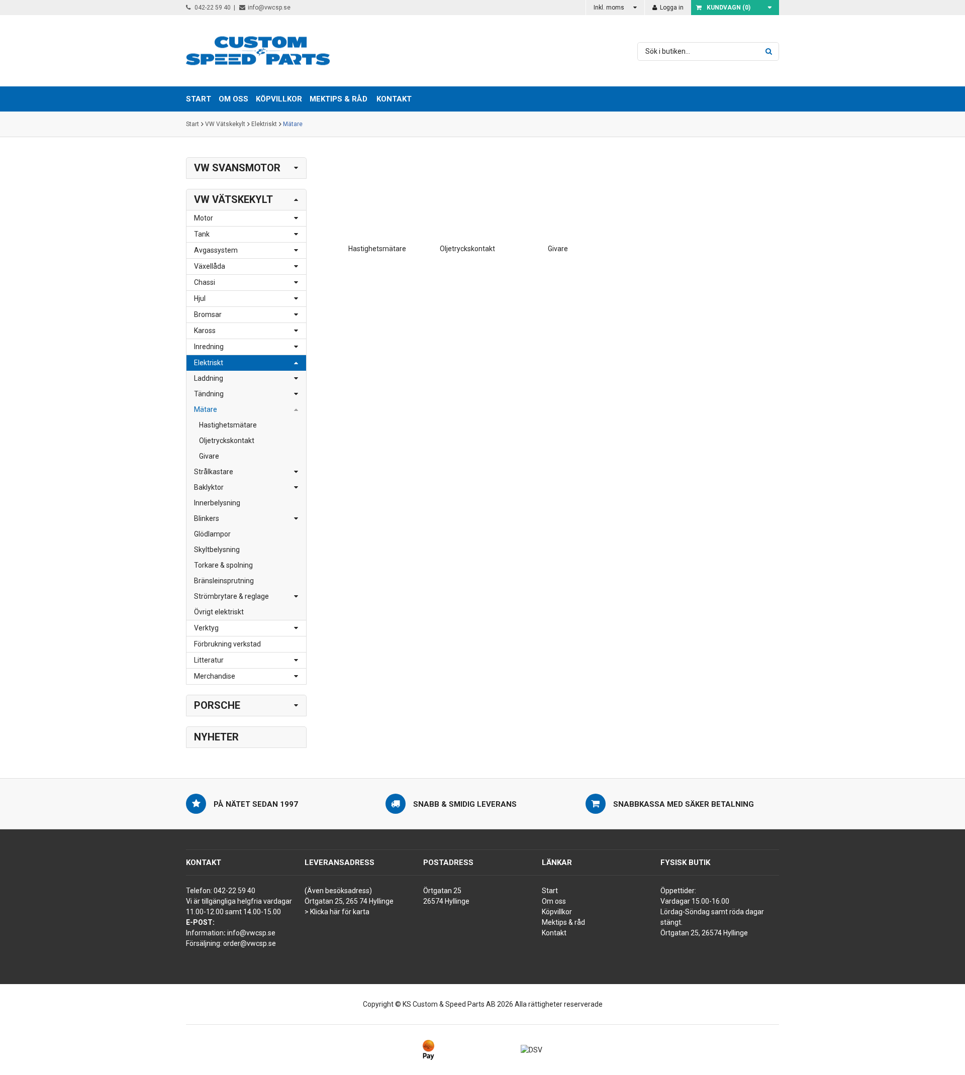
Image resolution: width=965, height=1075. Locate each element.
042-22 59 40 (212, 7)
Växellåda (209, 266)
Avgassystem (216, 250)
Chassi (204, 282)
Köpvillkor (557, 912)
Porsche (217, 705)
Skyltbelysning (217, 550)
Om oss (554, 901)
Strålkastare (213, 472)
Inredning (209, 347)
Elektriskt (264, 124)
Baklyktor (209, 487)
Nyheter (216, 737)
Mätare (293, 124)
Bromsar (208, 314)
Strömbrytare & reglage (231, 596)
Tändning (209, 394)
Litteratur (209, 660)
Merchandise (214, 676)
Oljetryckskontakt (226, 441)
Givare (209, 456)
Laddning (208, 378)
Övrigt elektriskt (219, 612)
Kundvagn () (728, 7)
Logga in (671, 7)
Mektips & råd (563, 922)
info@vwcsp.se (269, 7)
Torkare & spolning (223, 565)
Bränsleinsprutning (224, 581)
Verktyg (206, 628)
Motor (203, 218)
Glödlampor (212, 534)
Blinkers (206, 518)
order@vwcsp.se (249, 943)
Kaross (205, 331)
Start (192, 124)
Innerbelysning (217, 503)
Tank (202, 234)
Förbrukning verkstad (227, 644)
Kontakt (394, 98)
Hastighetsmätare (228, 425)
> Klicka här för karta (337, 912)
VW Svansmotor (237, 168)
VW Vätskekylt (225, 124)
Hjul (200, 298)
